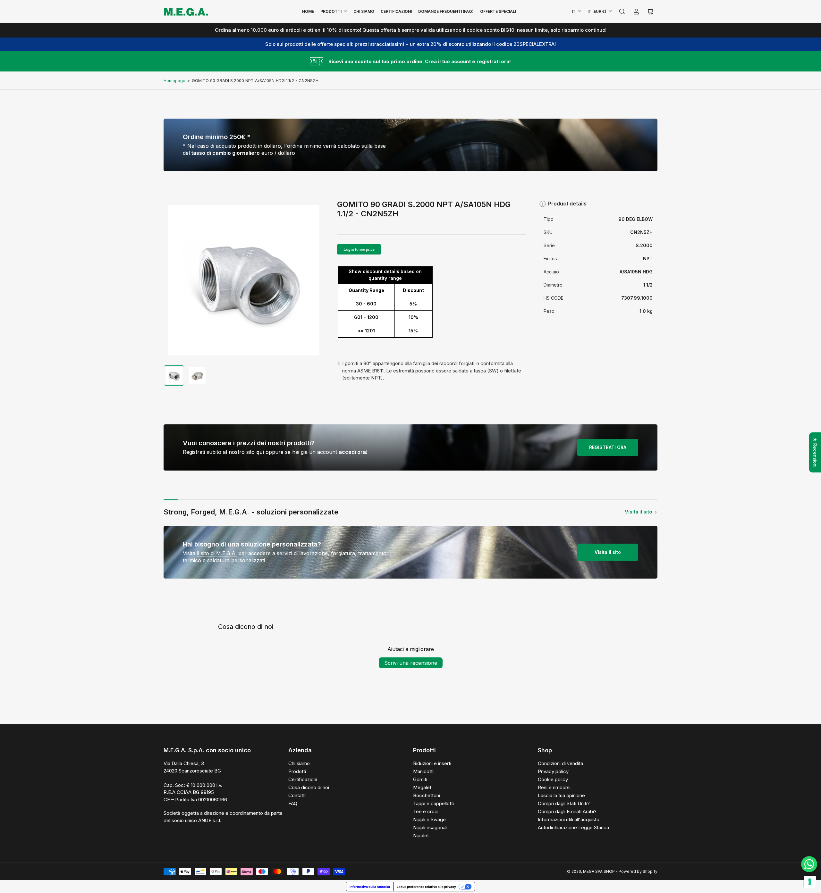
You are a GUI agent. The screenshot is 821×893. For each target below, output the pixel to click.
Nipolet (421, 835)
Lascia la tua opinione (561, 795)
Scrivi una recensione (410, 663)
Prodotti (331, 11)
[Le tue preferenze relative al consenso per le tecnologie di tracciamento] (810, 882)
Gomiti (420, 779)
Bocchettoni (426, 795)
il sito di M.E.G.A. (217, 553)
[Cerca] (622, 11)
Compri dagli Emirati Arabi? (567, 811)
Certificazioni (396, 11)
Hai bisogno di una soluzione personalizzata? (252, 544)
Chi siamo (299, 763)
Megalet (422, 787)
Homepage (174, 80)
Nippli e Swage (429, 819)
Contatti (297, 795)
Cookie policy (553, 779)
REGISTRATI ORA (607, 447)
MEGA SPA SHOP (599, 871)
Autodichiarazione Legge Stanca (573, 827)
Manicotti (423, 771)
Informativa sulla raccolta (370, 887)
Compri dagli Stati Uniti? (564, 803)
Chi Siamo (363, 11)
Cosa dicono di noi (308, 787)
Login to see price (359, 249)
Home (308, 11)
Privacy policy (553, 771)
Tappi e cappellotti (433, 803)
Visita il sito (638, 512)
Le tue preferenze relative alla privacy (426, 887)
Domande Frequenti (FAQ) (446, 11)
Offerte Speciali (498, 11)
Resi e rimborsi (554, 787)
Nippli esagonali (430, 827)
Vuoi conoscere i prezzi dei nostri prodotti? (249, 443)
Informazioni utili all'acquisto (568, 819)
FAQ (292, 803)
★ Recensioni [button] (815, 452)
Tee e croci (425, 811)
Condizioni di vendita (560, 763)
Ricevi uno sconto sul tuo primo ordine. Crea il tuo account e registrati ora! (419, 61)
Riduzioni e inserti (432, 763)
